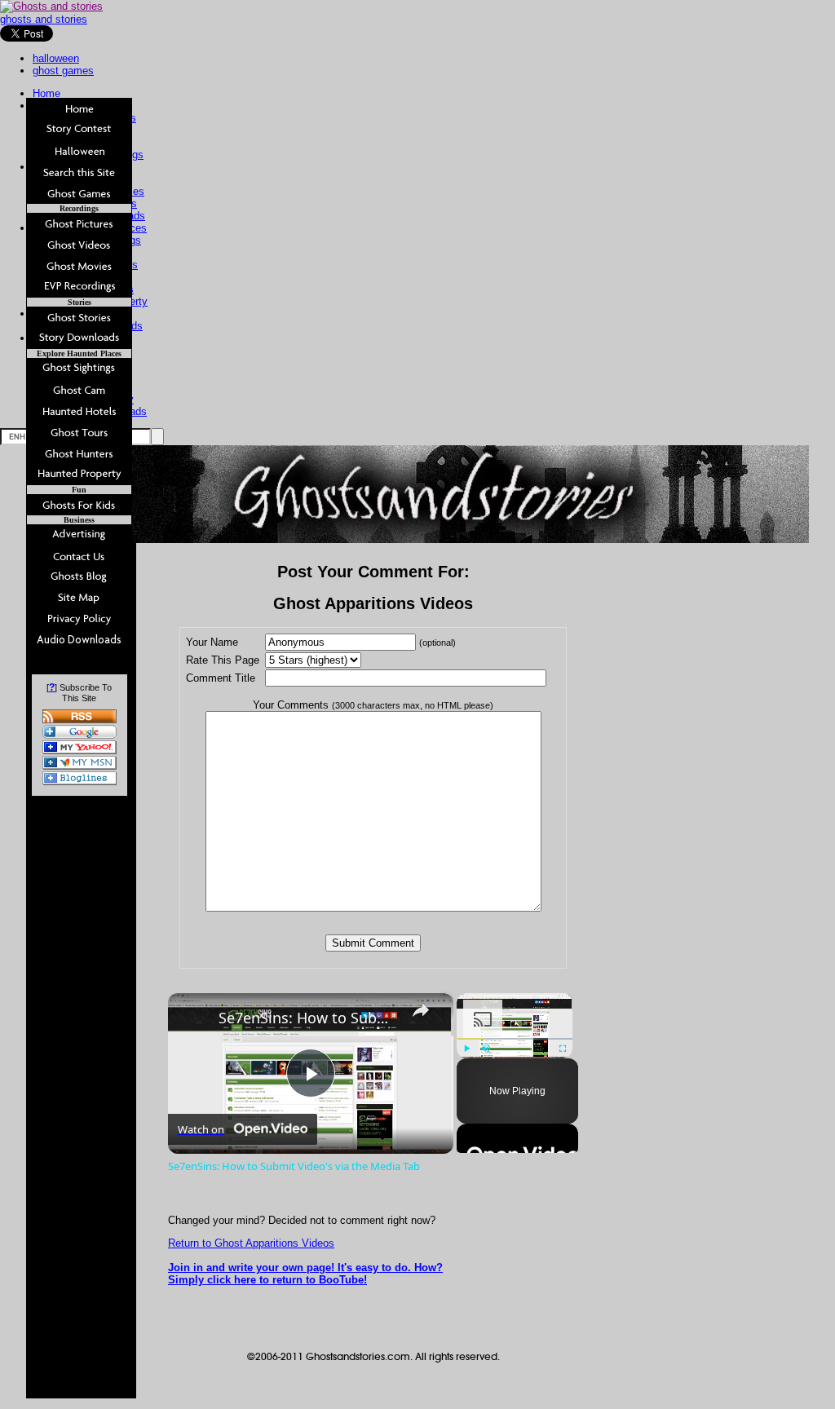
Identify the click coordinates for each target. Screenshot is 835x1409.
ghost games (63, 70)
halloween (56, 58)
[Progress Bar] (514, 1038)
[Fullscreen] (562, 1048)
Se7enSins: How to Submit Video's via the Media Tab (308, 1017)
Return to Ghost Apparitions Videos (251, 1243)
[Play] (466, 1048)
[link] (194, 1019)
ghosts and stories (43, 19)
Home (46, 93)
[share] (420, 1010)
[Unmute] (486, 1048)
